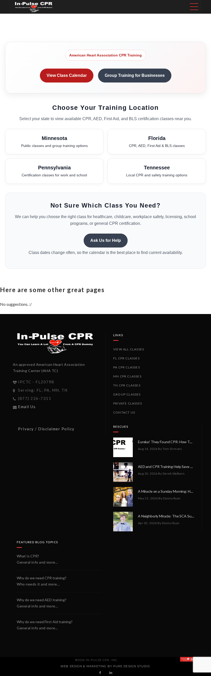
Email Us (27, 406)
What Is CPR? (28, 556)
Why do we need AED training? (41, 600)
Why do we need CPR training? (41, 578)
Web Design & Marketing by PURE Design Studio (105, 666)
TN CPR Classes (126, 385)
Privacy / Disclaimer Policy (46, 428)
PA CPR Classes (126, 367)
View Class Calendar (67, 75)
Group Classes (127, 394)
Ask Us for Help (105, 240)
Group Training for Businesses (135, 75)
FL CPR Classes (126, 358)
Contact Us (124, 412)
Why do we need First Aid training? (45, 622)
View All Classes (128, 349)
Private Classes (127, 403)
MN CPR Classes (127, 376)
